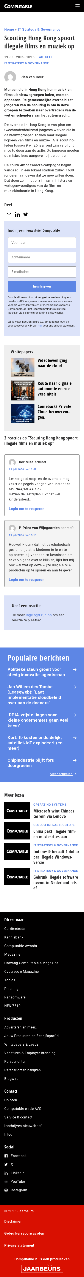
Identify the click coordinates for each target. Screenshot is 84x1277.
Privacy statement (19, 1245)
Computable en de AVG (22, 1109)
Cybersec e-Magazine (21, 972)
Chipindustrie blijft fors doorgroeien (31, 763)
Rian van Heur (32, 77)
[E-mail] (9, 214)
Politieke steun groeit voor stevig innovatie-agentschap (36, 672)
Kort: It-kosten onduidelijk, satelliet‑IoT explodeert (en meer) (35, 743)
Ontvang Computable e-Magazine (31, 963)
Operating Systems (50, 804)
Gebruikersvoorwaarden (24, 1233)
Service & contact (18, 1117)
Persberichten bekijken (22, 1070)
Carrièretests (14, 929)
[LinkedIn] (17, 214)
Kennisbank (13, 937)
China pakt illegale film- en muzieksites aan (54, 833)
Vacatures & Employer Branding (30, 1053)
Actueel (46, 57)
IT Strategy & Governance (39, 29)
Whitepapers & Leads (21, 1044)
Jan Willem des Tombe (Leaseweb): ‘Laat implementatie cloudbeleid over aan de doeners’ (34, 694)
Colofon (10, 1100)
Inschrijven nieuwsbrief (23, 1126)
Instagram (19, 1190)
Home (9, 29)
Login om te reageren (26, 509)
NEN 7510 (12, 1006)
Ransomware (14, 997)
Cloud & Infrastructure (54, 825)
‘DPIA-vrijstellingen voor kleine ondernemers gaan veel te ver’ (38, 720)
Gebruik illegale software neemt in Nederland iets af (55, 882)
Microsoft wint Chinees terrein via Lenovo (53, 813)
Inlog (8, 1134)
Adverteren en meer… (21, 1027)
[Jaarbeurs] (42, 1267)
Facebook (18, 1156)
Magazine (12, 954)
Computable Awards (20, 946)
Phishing (11, 989)
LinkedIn (18, 1173)
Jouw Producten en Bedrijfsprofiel (31, 1036)
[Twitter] (25, 214)
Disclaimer (13, 1221)
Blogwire (11, 1079)
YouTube (18, 1182)
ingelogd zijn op (39, 615)
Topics (9, 980)
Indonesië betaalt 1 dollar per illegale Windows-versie (56, 857)
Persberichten (15, 1062)
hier (40, 325)
